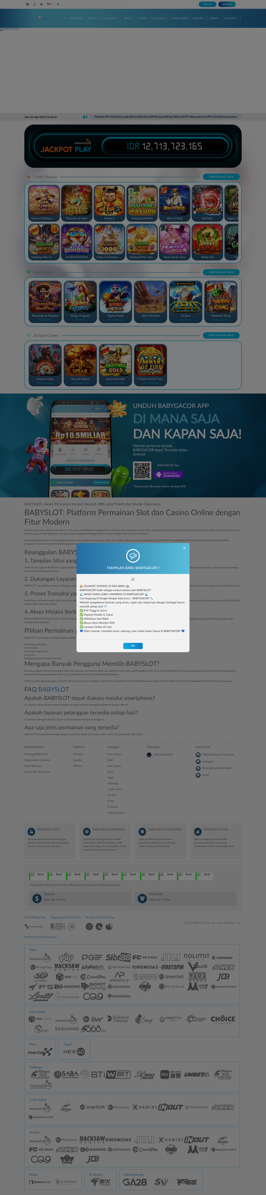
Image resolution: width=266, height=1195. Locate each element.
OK (133, 646)
